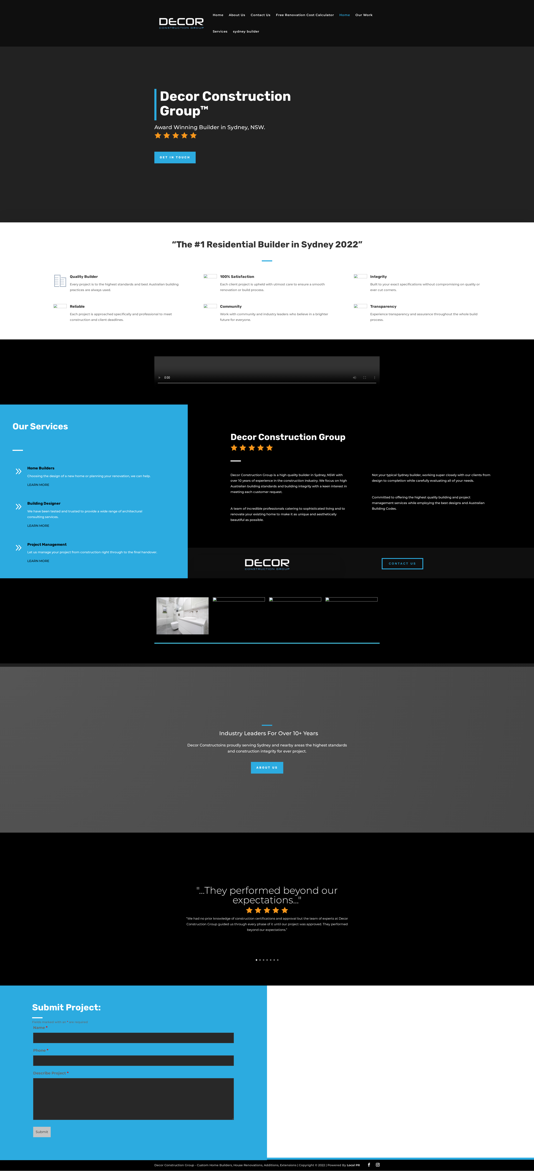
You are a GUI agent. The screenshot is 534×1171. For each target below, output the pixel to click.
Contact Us (261, 15)
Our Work (364, 15)
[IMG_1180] (239, 600)
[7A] (182, 633)
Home (218, 15)
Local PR (353, 1165)
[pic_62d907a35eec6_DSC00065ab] (295, 600)
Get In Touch (175, 157)
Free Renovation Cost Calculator (305, 15)
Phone (40, 1050)
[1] (351, 600)
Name (40, 1027)
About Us (237, 15)
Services (220, 31)
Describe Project (51, 1073)
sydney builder (246, 31)
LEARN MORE (38, 485)
